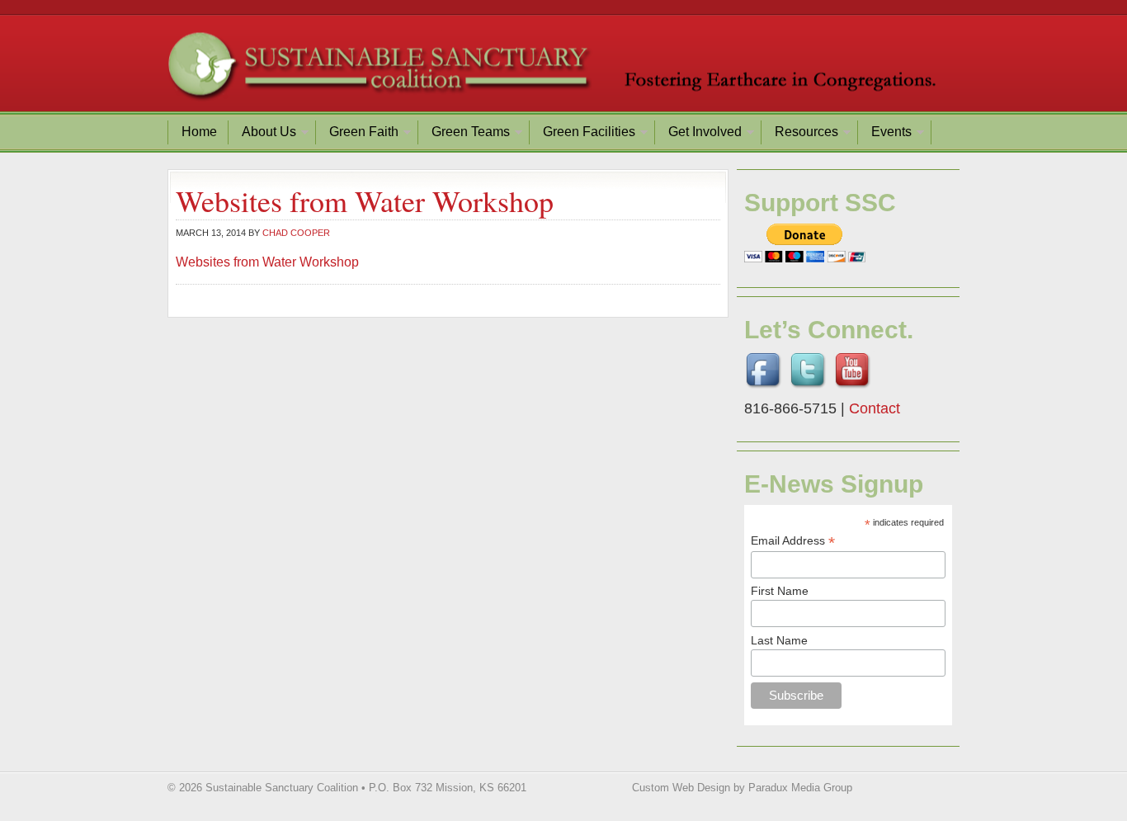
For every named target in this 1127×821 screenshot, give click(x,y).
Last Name (779, 640)
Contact (874, 408)
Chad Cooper (296, 233)
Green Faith (357, 134)
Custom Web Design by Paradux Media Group (742, 787)
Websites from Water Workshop (267, 262)
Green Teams (464, 134)
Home (199, 132)
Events (885, 134)
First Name (780, 590)
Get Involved (699, 134)
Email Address (793, 541)
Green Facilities (582, 134)
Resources (800, 134)
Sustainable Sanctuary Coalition (563, 70)
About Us (262, 134)
